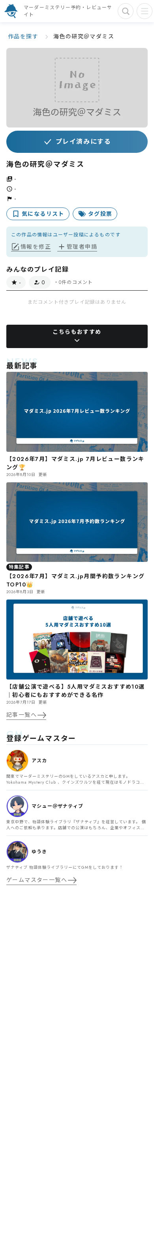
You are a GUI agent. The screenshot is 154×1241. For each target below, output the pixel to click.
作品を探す (23, 36)
